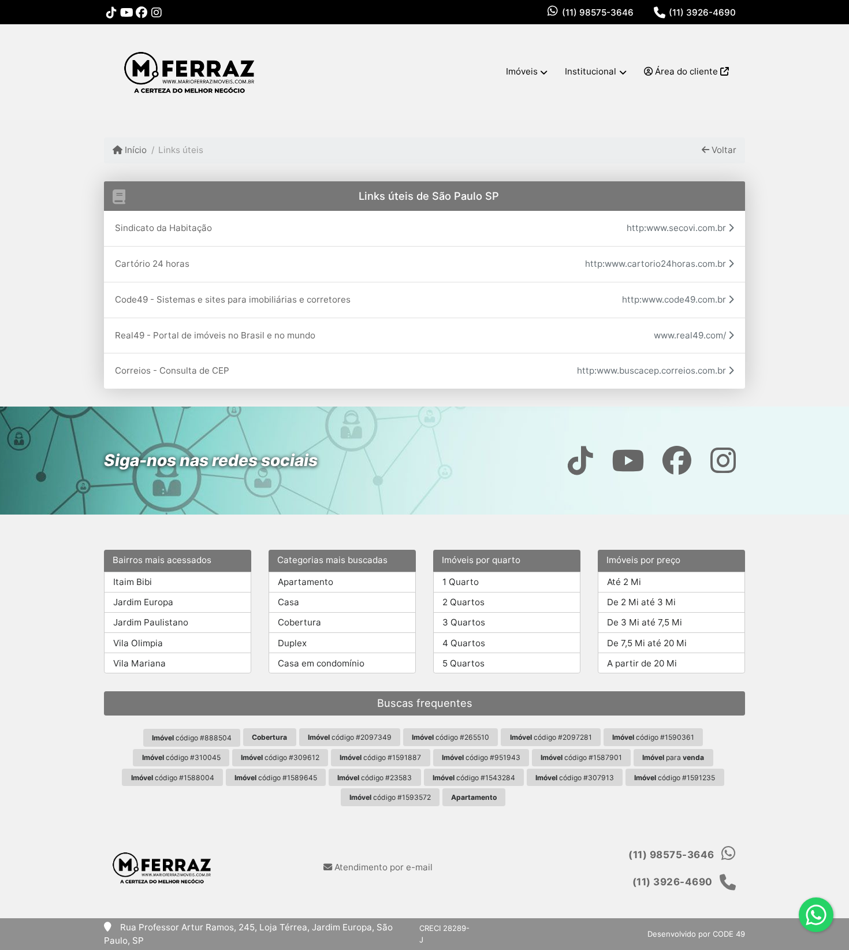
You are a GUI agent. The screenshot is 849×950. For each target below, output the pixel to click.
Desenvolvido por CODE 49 (696, 933)
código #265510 (450, 737)
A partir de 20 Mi (642, 663)
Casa (288, 602)
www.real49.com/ (691, 335)
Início (134, 149)
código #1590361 (653, 737)
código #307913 (574, 777)
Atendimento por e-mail (382, 867)
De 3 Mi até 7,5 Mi (644, 622)
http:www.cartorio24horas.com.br (656, 263)
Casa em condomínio (321, 663)
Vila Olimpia (138, 643)
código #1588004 (172, 777)
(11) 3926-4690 (702, 12)
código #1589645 (275, 777)
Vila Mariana (139, 663)
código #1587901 (581, 757)
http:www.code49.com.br (675, 299)
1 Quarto (460, 581)
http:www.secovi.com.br (677, 227)
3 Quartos (463, 622)
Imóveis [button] (522, 71)
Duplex (292, 643)
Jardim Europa (143, 602)
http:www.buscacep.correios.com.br (652, 370)
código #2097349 (350, 737)
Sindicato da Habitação (163, 227)
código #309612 (280, 757)
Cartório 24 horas (152, 263)
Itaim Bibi (132, 581)
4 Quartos (463, 643)
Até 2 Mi (624, 581)
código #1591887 (380, 757)
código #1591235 (674, 777)
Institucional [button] (590, 71)
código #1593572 (390, 797)
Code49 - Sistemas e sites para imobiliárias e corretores (233, 299)
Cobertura (299, 622)
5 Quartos (463, 663)
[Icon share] (111, 12)
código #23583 (374, 777)
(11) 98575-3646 (598, 12)
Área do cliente (686, 71)
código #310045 (181, 757)
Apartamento (305, 581)
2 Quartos (463, 602)
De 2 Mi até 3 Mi (641, 602)
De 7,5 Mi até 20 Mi (647, 643)
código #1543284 (474, 777)
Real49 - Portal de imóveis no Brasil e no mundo (215, 335)
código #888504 (192, 737)
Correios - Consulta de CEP (172, 370)
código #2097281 (551, 737)
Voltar (722, 149)
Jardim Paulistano (150, 622)
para (673, 757)
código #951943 (481, 757)
